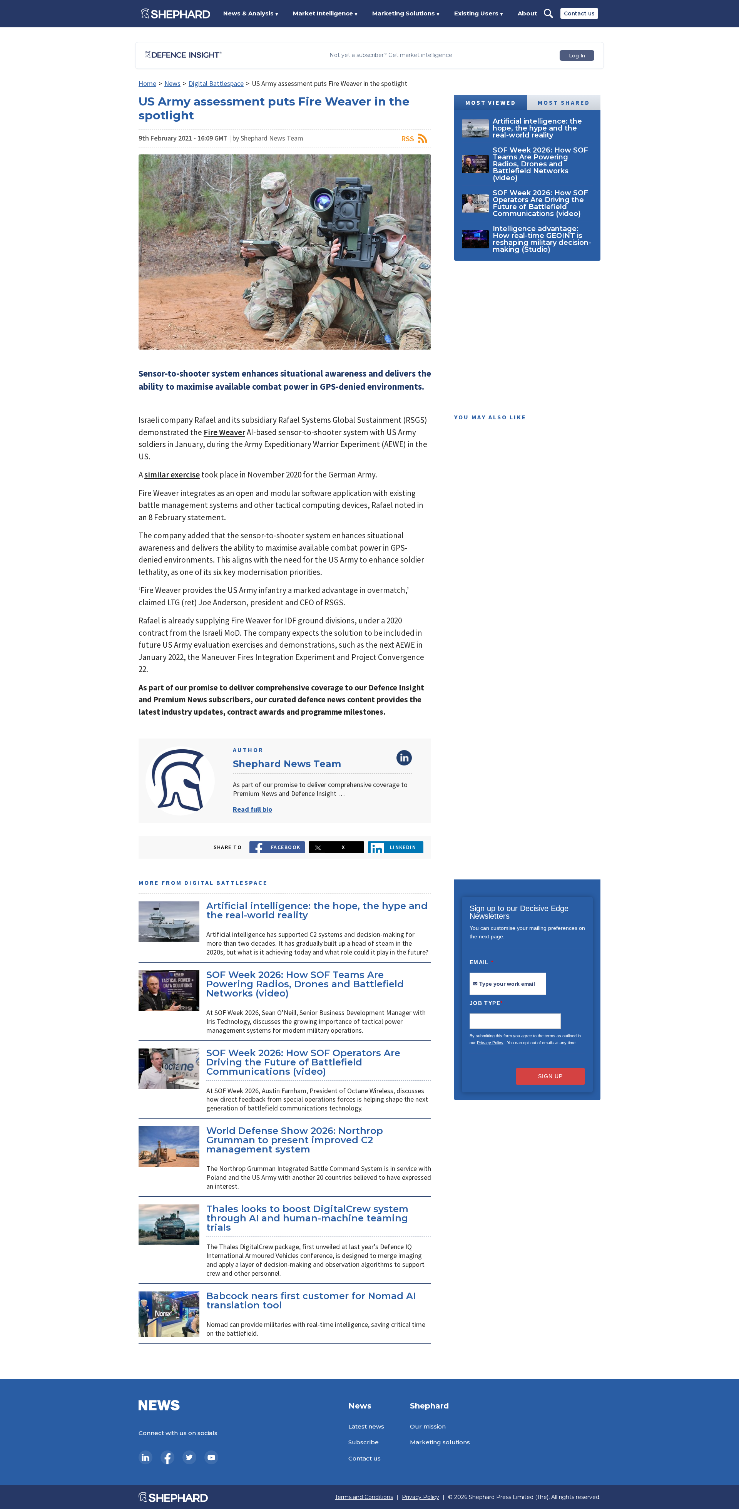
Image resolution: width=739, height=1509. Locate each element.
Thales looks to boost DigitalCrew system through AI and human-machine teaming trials (307, 1218)
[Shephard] (175, 13)
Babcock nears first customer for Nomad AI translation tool (311, 1300)
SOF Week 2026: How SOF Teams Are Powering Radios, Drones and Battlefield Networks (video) (305, 984)
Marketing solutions (440, 1442)
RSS (407, 138)
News (172, 83)
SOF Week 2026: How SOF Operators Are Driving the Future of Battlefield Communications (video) (303, 1062)
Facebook (286, 847)
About (527, 13)
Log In (577, 55)
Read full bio (252, 809)
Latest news (366, 1426)
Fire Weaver (224, 432)
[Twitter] (189, 1457)
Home (147, 83)
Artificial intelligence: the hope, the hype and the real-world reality (317, 910)
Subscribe (363, 1442)
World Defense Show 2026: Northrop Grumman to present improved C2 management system (294, 1140)
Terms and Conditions (364, 1497)
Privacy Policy (490, 1042)
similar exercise (172, 474)
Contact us (579, 13)
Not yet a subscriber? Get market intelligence (390, 55)
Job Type (486, 1003)
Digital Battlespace (216, 83)
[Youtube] (211, 1457)
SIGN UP (550, 1076)
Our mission (428, 1426)
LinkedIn (404, 757)
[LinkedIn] (145, 1457)
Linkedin (403, 847)
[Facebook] (167, 1457)
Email (482, 962)
